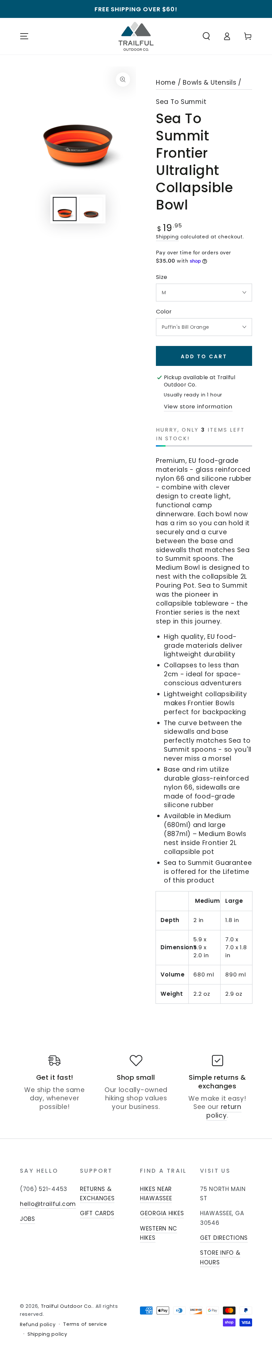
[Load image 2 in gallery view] (91, 209)
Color (163, 311)
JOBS (27, 1219)
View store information (198, 406)
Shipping (167, 236)
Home (166, 82)
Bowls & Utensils (210, 82)
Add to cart (204, 356)
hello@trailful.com (48, 1204)
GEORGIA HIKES (162, 1213)
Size (162, 277)
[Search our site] (206, 36)
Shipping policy (47, 1334)
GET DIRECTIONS (224, 1238)
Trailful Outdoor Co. (67, 1306)
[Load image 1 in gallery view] (65, 209)
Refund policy (37, 1324)
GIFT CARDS (97, 1213)
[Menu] (24, 36)
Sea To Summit (181, 102)
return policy (223, 1111)
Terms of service (85, 1324)
